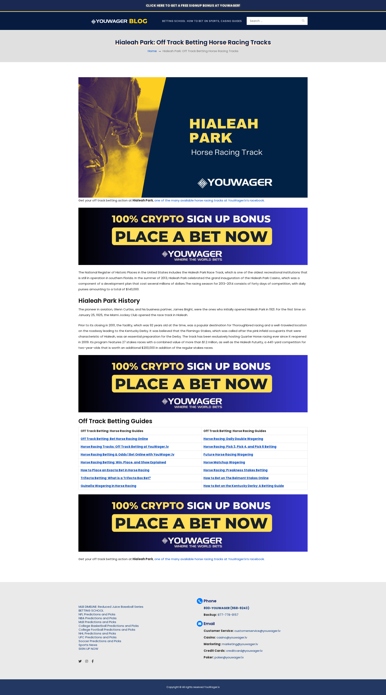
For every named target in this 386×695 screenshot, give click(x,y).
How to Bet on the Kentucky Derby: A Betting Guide (243, 486)
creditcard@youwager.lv (244, 651)
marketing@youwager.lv (240, 644)
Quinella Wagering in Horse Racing (108, 486)
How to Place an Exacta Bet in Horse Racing (115, 470)
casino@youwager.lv (232, 637)
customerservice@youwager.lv (257, 631)
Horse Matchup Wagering (224, 462)
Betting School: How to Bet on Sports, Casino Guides (202, 21)
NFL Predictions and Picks (97, 614)
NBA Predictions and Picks (98, 618)
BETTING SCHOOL (91, 610)
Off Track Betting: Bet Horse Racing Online (114, 439)
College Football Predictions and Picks (107, 629)
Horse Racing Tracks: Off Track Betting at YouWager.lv (125, 447)
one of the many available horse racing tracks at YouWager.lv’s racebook (209, 200)
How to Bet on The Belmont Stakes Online (236, 478)
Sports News (88, 645)
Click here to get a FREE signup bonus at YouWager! (193, 5)
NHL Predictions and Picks (97, 633)
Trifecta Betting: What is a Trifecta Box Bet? (116, 478)
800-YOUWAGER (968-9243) (226, 608)
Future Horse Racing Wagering (228, 454)
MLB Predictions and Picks (97, 622)
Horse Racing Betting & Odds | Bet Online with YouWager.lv (127, 454)
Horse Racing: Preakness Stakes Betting (235, 470)
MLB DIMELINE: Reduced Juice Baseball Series (111, 607)
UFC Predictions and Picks (98, 637)
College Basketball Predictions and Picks (109, 626)
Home (152, 51)
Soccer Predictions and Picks (100, 641)
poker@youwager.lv (229, 657)
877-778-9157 (228, 615)
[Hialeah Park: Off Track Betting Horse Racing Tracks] (193, 137)
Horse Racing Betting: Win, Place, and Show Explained (123, 462)
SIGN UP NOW (88, 649)
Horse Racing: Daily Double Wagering (233, 439)
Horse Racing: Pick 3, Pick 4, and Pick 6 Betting (239, 447)
